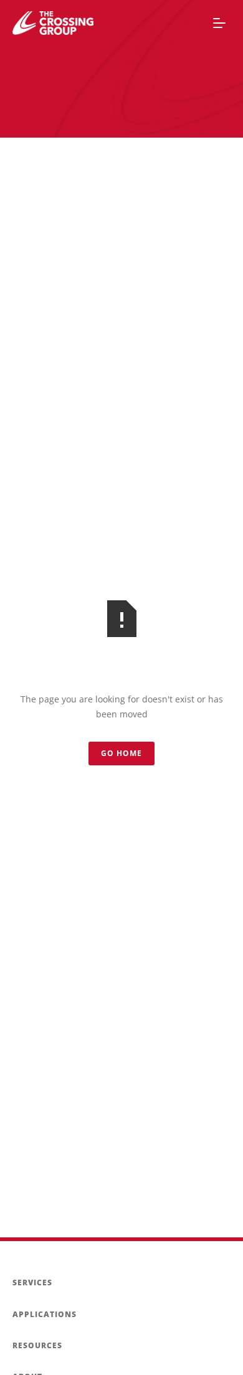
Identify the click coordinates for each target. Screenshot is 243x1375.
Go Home (121, 753)
